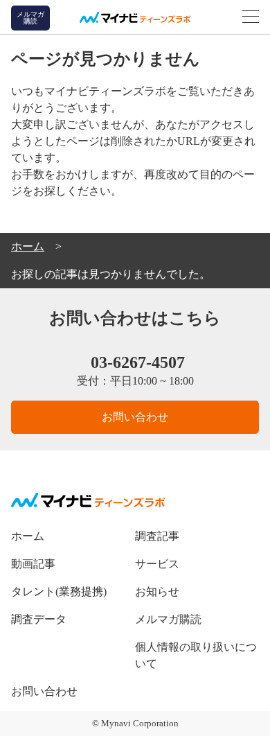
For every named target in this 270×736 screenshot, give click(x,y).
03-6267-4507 (138, 362)
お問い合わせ (135, 417)
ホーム (27, 536)
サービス (157, 564)
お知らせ (157, 591)
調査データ (38, 619)
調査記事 (157, 536)
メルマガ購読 (168, 619)
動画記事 (33, 564)
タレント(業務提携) (59, 591)
